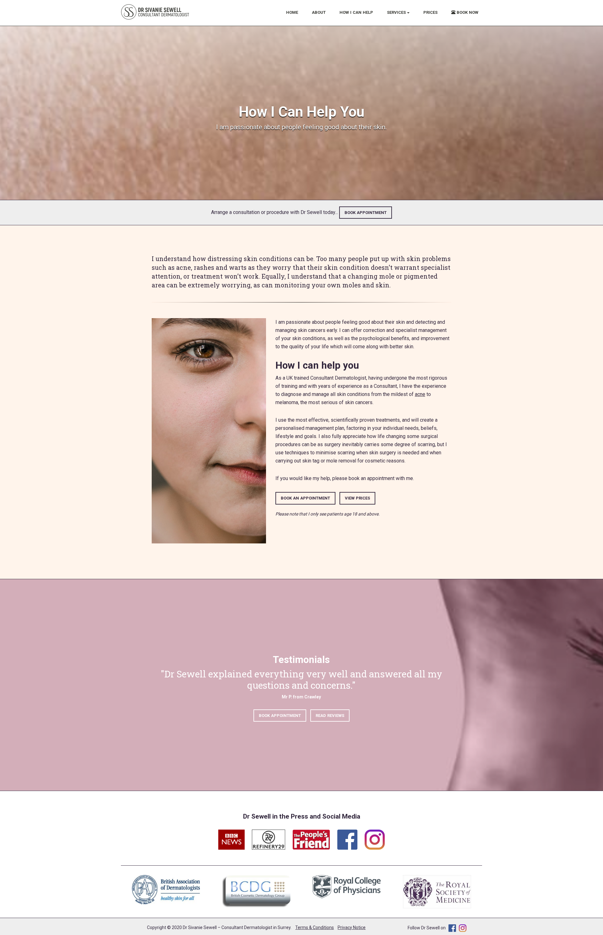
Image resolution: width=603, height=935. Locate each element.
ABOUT (319, 12)
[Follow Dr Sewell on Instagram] (375, 836)
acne (420, 394)
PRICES (430, 12)
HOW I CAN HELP (356, 12)
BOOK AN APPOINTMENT (305, 498)
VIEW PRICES (357, 498)
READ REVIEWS (330, 715)
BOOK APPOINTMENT (366, 212)
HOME (292, 12)
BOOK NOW (466, 12)
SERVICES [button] (397, 12)
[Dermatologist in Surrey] (155, 11)
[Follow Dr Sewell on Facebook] (350, 836)
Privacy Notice (352, 927)
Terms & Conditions (314, 927)
